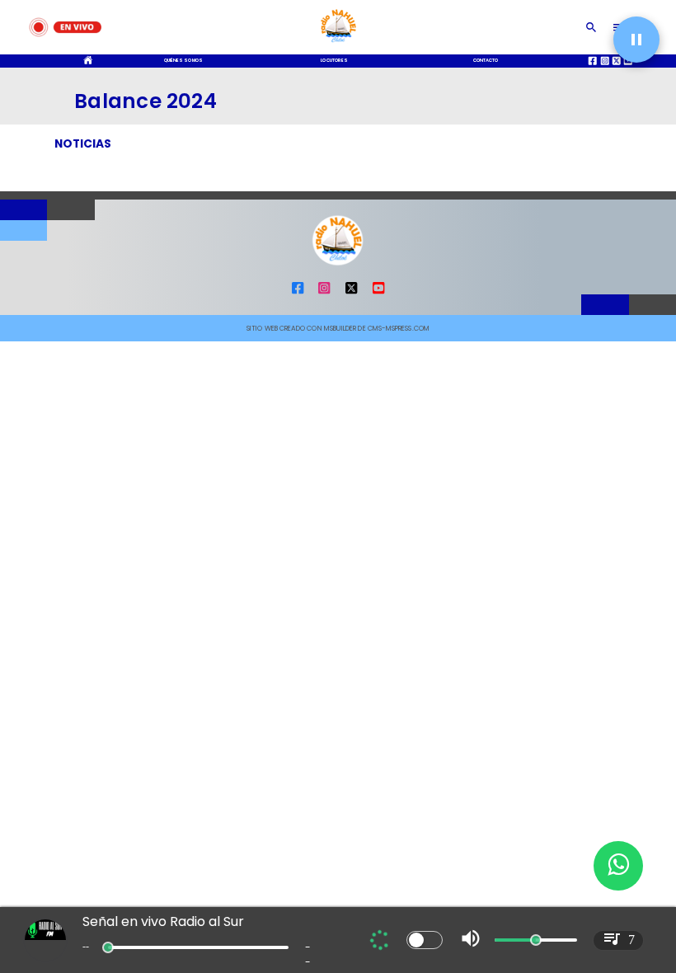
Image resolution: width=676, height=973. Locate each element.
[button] (636, 39)
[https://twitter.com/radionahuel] (351, 292)
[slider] (108, 947)
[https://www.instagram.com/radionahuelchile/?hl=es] (324, 292)
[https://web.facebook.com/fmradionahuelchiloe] (297, 292)
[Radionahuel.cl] (591, 27)
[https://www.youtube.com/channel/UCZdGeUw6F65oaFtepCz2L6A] (378, 292)
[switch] (424, 940)
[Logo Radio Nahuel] (338, 45)
